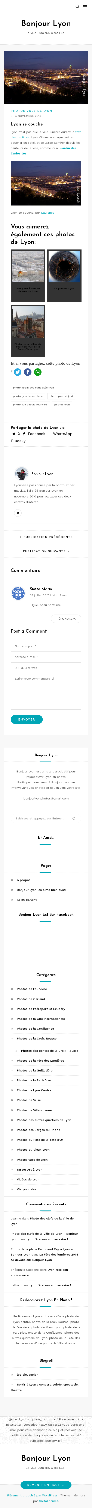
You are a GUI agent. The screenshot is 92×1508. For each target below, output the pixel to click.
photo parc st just (61, 396)
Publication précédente (48, 537)
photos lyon (62, 404)
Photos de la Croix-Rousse (36, 1038)
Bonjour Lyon (46, 24)
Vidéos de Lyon (28, 1179)
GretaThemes (48, 1501)
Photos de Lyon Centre (34, 1090)
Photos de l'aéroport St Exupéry (41, 1009)
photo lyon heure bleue (28, 396)
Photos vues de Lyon (31, 110)
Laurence (47, 212)
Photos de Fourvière (32, 989)
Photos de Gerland (31, 999)
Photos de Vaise (29, 1100)
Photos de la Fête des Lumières (40, 1060)
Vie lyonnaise (26, 1189)
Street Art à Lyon (29, 1169)
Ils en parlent (27, 899)
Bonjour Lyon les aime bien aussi (41, 890)
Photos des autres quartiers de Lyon (44, 1120)
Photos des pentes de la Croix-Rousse (49, 1050)
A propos (23, 880)
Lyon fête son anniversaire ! (47, 1239)
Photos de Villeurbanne (34, 1110)
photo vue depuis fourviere (30, 404)
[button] (77, 6)
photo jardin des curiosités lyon (33, 387)
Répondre (64, 618)
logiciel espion (28, 1374)
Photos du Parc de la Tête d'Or (40, 1139)
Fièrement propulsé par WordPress (33, 1495)
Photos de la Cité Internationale (41, 1018)
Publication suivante (44, 551)
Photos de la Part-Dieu (34, 1080)
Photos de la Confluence (35, 1028)
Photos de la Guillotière (34, 1070)
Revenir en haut (43, 1485)
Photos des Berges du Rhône (38, 1130)
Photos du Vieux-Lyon (33, 1149)
